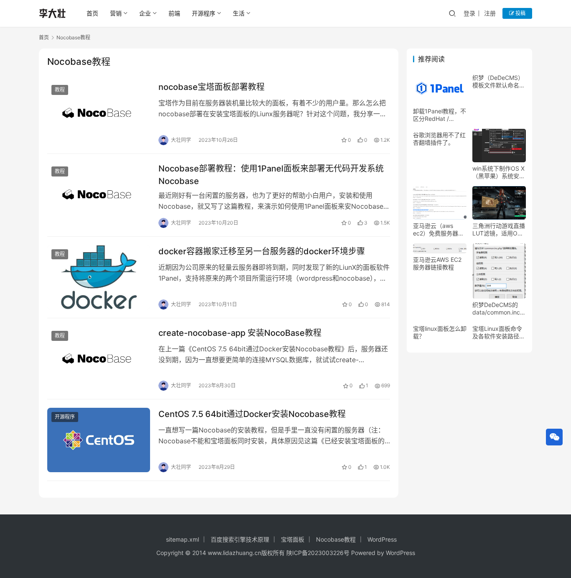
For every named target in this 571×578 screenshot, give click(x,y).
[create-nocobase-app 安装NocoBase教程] (98, 359)
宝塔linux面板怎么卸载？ (439, 332)
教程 (60, 90)
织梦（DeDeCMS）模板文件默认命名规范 (498, 81)
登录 (469, 13)
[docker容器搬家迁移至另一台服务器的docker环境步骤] (98, 277)
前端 (174, 13)
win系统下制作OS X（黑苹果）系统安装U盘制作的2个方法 (498, 172)
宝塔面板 (292, 539)
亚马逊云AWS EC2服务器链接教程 (437, 263)
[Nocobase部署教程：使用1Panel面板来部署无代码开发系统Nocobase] (98, 194)
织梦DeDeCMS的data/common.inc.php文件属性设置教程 (498, 308)
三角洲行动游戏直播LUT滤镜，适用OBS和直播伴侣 (498, 229)
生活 (239, 13)
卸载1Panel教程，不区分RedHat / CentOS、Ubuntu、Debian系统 (439, 115)
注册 (490, 13)
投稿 (519, 13)
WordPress (382, 539)
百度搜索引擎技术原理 (240, 539)
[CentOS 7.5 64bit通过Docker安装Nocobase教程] (98, 440)
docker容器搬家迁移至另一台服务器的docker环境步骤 (261, 251)
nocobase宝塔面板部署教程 (211, 87)
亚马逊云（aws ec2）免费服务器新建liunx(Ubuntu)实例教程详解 (438, 229)
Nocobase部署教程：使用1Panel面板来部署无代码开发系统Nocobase (271, 175)
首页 (92, 13)
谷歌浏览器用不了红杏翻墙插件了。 (439, 138)
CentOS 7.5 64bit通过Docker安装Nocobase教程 (252, 414)
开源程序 (203, 13)
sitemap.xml (182, 539)
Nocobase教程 (336, 539)
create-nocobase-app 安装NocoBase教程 (239, 333)
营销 (116, 13)
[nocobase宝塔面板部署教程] (98, 113)
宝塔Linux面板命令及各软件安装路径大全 (498, 332)
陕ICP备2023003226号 (317, 552)
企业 (145, 13)
